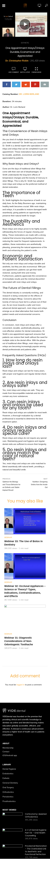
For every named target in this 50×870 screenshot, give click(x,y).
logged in (21, 685)
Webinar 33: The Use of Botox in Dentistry (23, 543)
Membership (7, 748)
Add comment (13, 72)
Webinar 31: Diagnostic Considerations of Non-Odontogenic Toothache (18, 641)
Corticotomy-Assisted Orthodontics (36, 815)
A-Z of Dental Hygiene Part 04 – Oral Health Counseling (35, 833)
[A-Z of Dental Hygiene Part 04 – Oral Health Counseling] (12, 835)
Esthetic (25, 43)
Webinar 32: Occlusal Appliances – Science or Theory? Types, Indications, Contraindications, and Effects (25, 591)
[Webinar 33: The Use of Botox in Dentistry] (25, 521)
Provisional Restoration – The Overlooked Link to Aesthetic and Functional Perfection (36, 850)
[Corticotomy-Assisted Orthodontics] (12, 819)
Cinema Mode (36, 72)
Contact (5, 751)
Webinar (8, 537)
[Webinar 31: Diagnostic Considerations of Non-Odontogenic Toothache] (25, 618)
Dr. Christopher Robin (16, 61)
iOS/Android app (9, 755)
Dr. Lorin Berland (29, 94)
